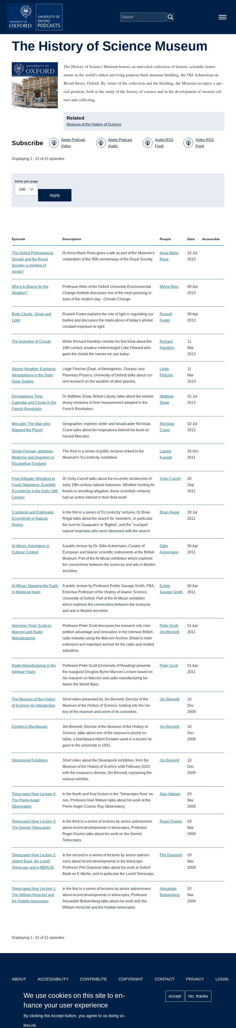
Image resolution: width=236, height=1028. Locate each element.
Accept (174, 996)
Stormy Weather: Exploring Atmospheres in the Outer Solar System (34, 375)
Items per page (26, 181)
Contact (164, 979)
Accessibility (53, 979)
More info (30, 1025)
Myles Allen (169, 287)
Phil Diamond (171, 855)
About (19, 979)
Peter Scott (169, 626)
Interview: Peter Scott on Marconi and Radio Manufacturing (31, 632)
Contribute (93, 979)
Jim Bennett (169, 632)
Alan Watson (170, 794)
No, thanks (198, 996)
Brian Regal (169, 512)
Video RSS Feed (204, 143)
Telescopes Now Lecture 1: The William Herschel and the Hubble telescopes (34, 895)
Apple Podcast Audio (120, 143)
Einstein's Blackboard (29, 727)
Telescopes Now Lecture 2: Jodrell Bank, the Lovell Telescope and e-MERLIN (34, 861)
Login (221, 979)
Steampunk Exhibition (30, 760)
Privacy (195, 979)
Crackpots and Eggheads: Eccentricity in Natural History (33, 518)
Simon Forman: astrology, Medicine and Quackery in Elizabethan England (33, 457)
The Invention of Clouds (31, 341)
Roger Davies (171, 821)
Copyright (130, 979)
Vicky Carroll (170, 479)
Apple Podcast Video (73, 143)
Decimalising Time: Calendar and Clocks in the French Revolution (34, 402)
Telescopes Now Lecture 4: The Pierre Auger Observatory (34, 800)
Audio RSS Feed (164, 143)
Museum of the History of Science (94, 124)
